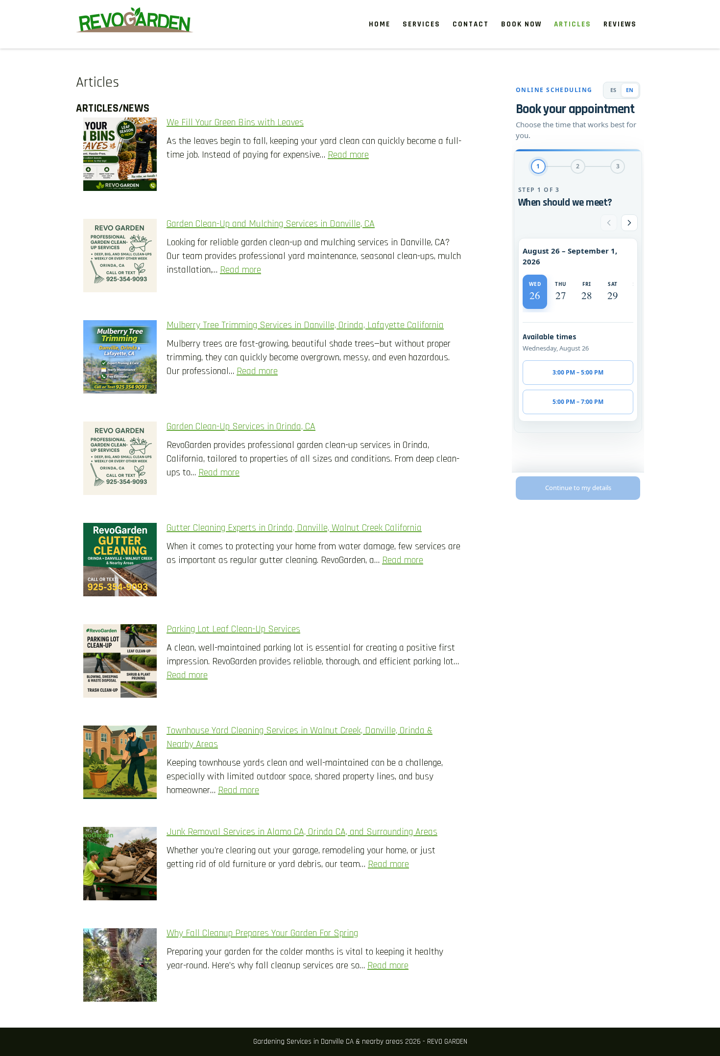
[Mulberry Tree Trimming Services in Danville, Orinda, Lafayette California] (120, 359)
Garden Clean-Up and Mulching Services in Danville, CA (271, 223)
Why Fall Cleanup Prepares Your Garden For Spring (262, 933)
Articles (572, 24)
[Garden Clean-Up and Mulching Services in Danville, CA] (120, 257)
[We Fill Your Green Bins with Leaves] (120, 156)
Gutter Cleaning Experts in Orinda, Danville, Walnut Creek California (294, 527)
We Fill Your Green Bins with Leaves (235, 122)
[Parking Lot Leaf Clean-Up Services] (120, 663)
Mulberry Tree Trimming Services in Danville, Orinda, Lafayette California (305, 325)
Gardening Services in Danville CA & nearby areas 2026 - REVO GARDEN (360, 1041)
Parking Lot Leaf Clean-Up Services (233, 629)
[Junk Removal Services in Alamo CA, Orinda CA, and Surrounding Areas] (120, 865)
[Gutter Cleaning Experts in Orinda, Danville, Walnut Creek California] (120, 561)
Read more (348, 154)
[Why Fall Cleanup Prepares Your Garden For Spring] (120, 967)
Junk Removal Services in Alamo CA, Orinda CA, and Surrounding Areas (302, 831)
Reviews (620, 24)
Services (421, 24)
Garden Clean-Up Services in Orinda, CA (241, 426)
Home (379, 24)
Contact (471, 24)
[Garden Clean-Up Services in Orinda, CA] (120, 460)
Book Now (521, 24)
